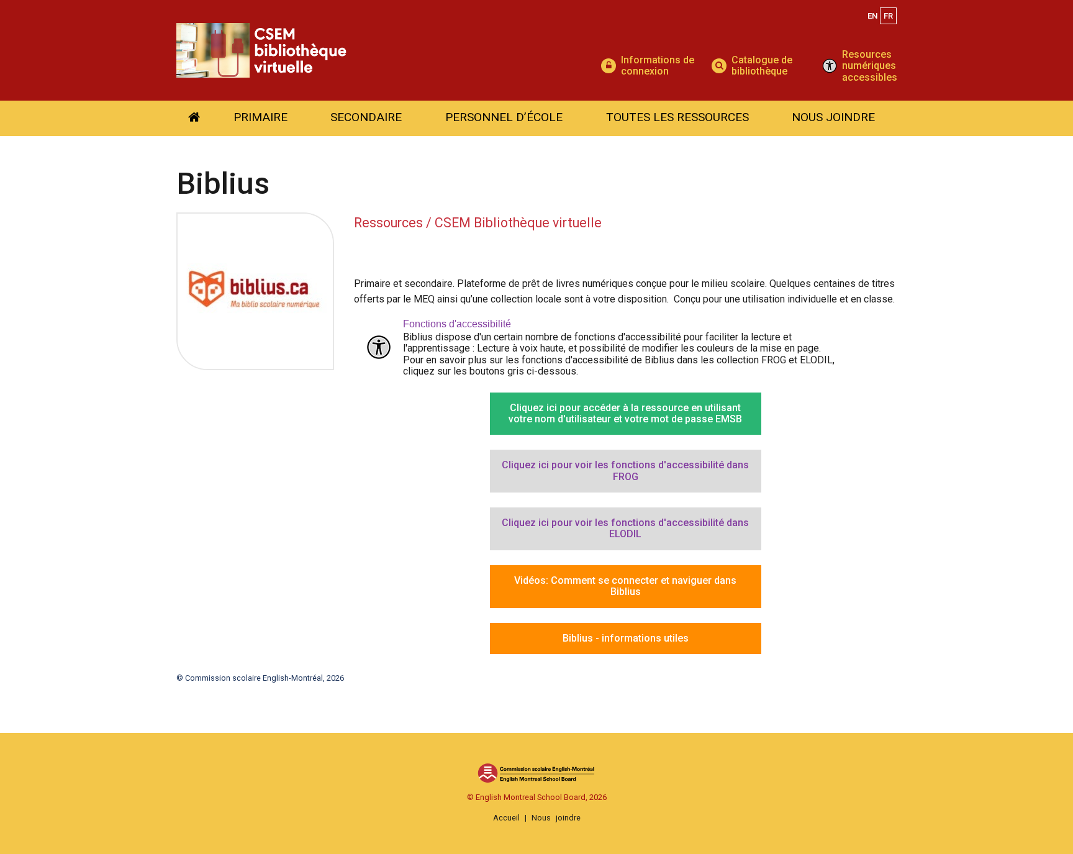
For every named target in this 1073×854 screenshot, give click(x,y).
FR (888, 15)
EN (872, 15)
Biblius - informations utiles (626, 638)
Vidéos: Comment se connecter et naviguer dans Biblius (625, 586)
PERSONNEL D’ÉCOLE (504, 117)
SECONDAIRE (366, 117)
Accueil (506, 817)
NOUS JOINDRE (833, 117)
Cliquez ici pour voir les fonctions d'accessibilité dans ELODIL (625, 528)
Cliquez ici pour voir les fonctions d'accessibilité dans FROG (625, 470)
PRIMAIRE (260, 117)
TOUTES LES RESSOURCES (677, 117)
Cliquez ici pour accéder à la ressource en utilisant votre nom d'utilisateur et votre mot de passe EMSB (625, 413)
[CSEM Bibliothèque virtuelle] (388, 50)
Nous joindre (556, 817)
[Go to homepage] (194, 118)
